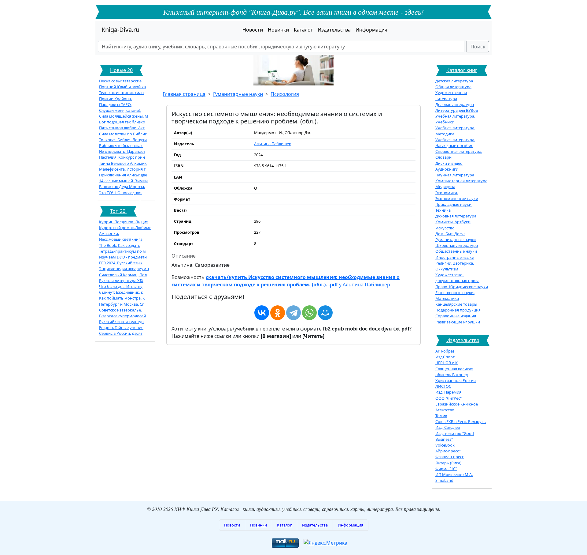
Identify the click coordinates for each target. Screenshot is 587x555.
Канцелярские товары (456, 304)
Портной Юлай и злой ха (122, 86)
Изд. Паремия (448, 392)
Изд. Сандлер (447, 427)
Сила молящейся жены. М (123, 116)
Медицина (445, 186)
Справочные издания (455, 316)
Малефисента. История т (122, 169)
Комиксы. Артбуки (453, 222)
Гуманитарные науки (238, 94)
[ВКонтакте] (261, 312)
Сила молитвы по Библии (123, 134)
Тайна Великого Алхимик (123, 163)
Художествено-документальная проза (457, 277)
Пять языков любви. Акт (122, 127)
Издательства (334, 29)
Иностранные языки (454, 257)
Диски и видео (449, 163)
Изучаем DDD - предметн (123, 257)
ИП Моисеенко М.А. (454, 474)
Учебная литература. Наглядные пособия (455, 142)
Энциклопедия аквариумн (124, 268)
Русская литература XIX (121, 280)
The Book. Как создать (119, 245)
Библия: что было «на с (121, 145)
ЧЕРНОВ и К (446, 362)
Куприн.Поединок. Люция (123, 222)
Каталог (303, 29)
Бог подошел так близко (122, 122)
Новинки (278, 29)
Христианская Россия (455, 380)
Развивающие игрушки (457, 322)
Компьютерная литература (461, 180)
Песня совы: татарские (120, 81)
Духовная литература (455, 216)
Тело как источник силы (121, 92)
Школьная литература (456, 245)
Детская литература (454, 81)
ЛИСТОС (443, 386)
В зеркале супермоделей (122, 316)
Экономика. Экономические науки (456, 195)
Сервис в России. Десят (120, 333)
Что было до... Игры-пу (120, 286)
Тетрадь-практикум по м (122, 251)
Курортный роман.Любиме (125, 227)
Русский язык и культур (121, 321)
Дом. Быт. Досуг (450, 233)
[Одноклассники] (277, 312)
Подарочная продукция (458, 310)
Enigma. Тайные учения (121, 327)
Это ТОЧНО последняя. (120, 192)
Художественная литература (451, 95)
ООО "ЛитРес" (448, 398)
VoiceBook (445, 445)
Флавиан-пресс (449, 456)
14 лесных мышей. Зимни (123, 180)
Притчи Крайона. (115, 98)
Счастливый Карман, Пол (123, 275)
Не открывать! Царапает (122, 151)
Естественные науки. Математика (454, 295)
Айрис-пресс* (448, 451)
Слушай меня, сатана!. (120, 110)
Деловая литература (454, 104)
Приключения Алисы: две (123, 175)
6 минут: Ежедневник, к (121, 292)
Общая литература (453, 86)
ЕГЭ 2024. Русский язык (120, 263)
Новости (252, 29)
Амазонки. (109, 233)
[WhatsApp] (309, 312)
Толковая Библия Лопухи (123, 139)
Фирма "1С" (446, 468)
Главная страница (184, 94)
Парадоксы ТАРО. (115, 104)
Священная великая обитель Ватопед (454, 371)
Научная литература (454, 175)
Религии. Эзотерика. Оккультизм (454, 266)
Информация (371, 29)
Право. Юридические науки (461, 286)
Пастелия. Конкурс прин (122, 157)
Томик (441, 415)
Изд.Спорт (445, 357)
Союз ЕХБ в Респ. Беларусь (460, 421)
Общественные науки (456, 251)
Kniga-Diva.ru (120, 29)
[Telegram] (293, 312)
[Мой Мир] (325, 312)
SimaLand (444, 480)
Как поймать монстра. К (122, 298)
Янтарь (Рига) (448, 463)
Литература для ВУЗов (456, 110)
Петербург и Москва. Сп (122, 304)
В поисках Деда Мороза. (122, 186)
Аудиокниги (446, 169)
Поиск (478, 46)
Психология (285, 94)
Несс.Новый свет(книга (120, 239)
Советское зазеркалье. (120, 310)
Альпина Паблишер (272, 143)
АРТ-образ (445, 351)
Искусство (445, 228)
